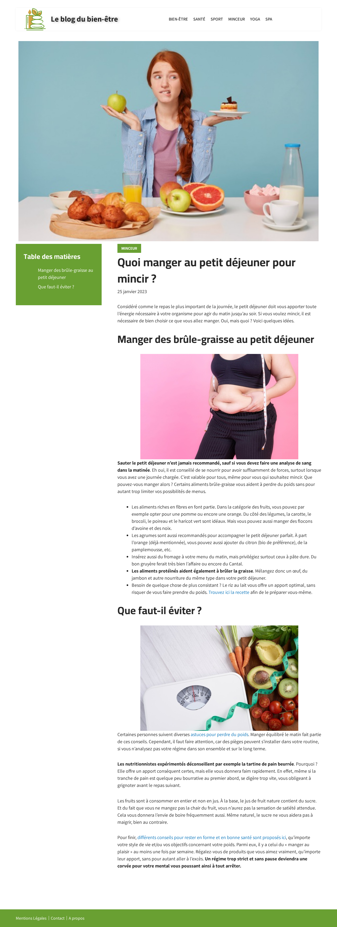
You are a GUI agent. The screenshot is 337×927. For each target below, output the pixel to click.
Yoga (255, 19)
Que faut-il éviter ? (56, 287)
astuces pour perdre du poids (219, 734)
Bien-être (178, 19)
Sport (217, 19)
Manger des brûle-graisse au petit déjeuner (65, 273)
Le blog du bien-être (84, 19)
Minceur (236, 19)
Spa (268, 19)
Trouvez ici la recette (229, 592)
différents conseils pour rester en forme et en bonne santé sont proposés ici (211, 837)
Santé (199, 19)
